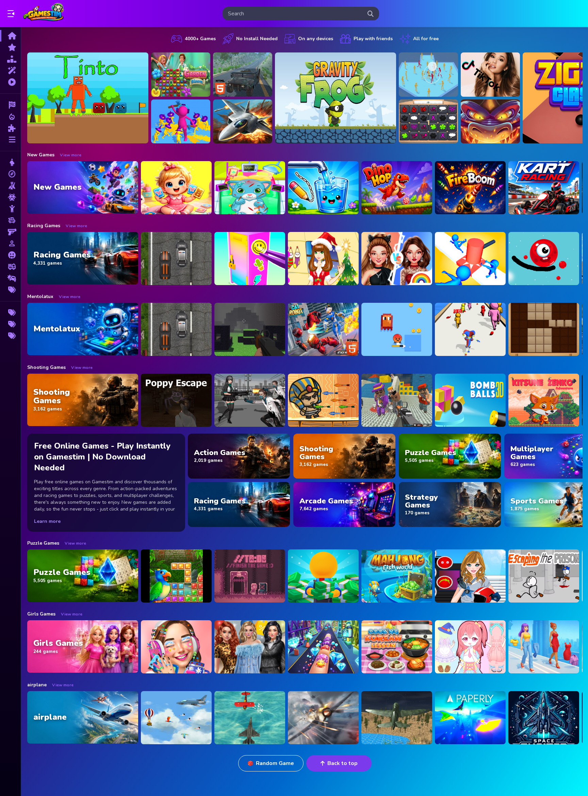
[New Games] (10, 47)
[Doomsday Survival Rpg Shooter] (249, 400)
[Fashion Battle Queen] (543, 646)
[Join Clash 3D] (180, 121)
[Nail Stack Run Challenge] (323, 646)
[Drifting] (10, 278)
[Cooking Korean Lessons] (396, 646)
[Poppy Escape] (176, 400)
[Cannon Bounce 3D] (470, 400)
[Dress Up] (10, 162)
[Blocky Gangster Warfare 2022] (396, 400)
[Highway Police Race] (176, 258)
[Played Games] (10, 82)
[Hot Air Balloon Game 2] (176, 717)
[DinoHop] (396, 187)
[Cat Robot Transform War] (323, 329)
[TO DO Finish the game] (249, 576)
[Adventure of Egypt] (323, 400)
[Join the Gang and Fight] (428, 74)
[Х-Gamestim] (10, 312)
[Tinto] (87, 97)
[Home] (10, 36)
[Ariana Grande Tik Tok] (490, 74)
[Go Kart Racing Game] (543, 187)
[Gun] (10, 232)
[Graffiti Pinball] (543, 258)
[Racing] (10, 105)
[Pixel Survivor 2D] (396, 329)
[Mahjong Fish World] (396, 576)
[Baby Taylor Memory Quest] (176, 187)
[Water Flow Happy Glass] (323, 187)
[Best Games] (10, 59)
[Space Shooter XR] (543, 717)
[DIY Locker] (249, 258)
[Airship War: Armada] (249, 717)
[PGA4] (249, 329)
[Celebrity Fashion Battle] (396, 258)
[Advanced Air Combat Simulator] (396, 717)
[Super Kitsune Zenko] (543, 400)
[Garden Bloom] (180, 74)
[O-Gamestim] (10, 324)
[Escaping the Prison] (543, 576)
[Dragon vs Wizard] (490, 121)
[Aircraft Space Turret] (323, 717)
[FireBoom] (470, 187)
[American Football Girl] (470, 576)
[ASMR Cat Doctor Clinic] (249, 187)
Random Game (275, 763)
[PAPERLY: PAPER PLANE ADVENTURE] (470, 717)
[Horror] (10, 255)
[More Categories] (10, 139)
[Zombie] (10, 197)
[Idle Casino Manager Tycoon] (323, 576)
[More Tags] (10, 290)
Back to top (342, 763)
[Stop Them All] (470, 258)
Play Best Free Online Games (43, 14)
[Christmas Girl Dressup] (323, 258)
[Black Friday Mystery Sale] (249, 646)
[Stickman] (10, 209)
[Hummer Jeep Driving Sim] (242, 74)
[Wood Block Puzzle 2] (543, 329)
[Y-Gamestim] (10, 336)
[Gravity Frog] (335, 97)
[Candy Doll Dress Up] (470, 646)
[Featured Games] (10, 70)
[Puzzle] (10, 128)
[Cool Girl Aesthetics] (176, 646)
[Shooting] (10, 185)
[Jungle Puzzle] (176, 576)
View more (70, 155)
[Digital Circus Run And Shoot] (470, 329)
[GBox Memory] (428, 121)
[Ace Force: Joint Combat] (242, 121)
